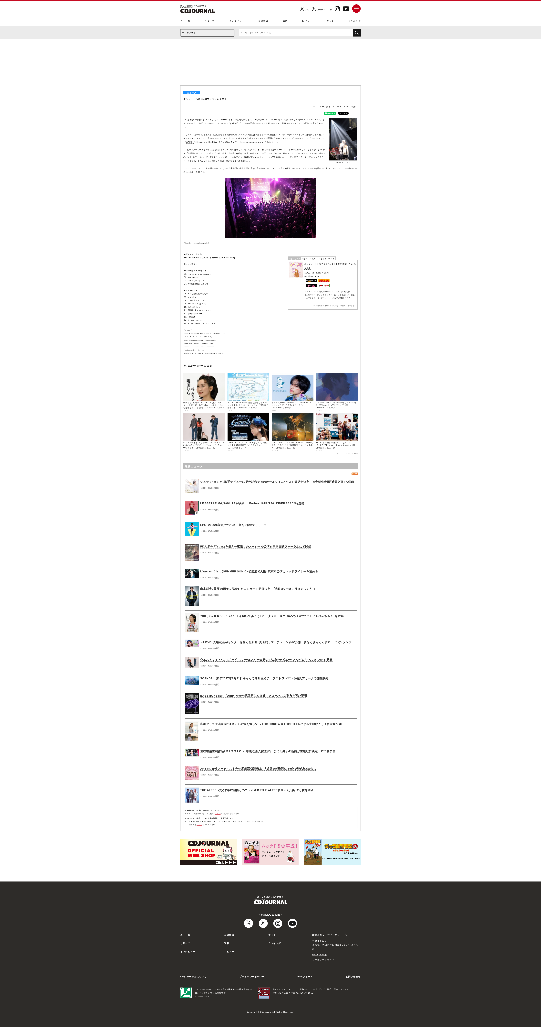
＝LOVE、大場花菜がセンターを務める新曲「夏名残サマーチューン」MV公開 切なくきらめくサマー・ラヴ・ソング (276, 642)
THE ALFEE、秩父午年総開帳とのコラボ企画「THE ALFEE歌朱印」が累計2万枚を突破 (257, 790)
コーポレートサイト (323, 959)
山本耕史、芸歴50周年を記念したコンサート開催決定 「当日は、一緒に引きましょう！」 (257, 589)
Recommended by (344, 454)
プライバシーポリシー (252, 976)
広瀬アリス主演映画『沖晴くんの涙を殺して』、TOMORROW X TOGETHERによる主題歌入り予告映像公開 (271, 724)
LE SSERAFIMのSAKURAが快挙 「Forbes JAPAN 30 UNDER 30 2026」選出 (252, 503)
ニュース (185, 21)
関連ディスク (294, 258)
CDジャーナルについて (193, 976)
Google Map (319, 954)
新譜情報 (263, 21)
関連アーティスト (309, 258)
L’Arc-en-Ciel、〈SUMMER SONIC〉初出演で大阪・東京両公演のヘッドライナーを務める (259, 571)
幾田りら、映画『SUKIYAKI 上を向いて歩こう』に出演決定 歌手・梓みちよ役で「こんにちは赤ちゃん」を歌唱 (272, 616)
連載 (285, 21)
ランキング (354, 21)
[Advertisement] (270, 64)
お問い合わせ (353, 976)
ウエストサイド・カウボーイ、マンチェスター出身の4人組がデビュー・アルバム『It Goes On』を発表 (266, 659)
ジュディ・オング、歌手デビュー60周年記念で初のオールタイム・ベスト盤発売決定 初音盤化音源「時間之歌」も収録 (277, 482)
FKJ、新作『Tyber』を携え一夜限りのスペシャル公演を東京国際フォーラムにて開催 (255, 546)
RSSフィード (305, 976)
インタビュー (236, 21)
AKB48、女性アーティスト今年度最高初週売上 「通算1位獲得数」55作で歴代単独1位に (258, 768)
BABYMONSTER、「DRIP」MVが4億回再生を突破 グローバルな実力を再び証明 (253, 695)
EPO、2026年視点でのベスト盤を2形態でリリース (233, 525)
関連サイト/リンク (327, 258)
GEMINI (190, 142)
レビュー (307, 21)
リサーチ (210, 21)
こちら (218, 813)
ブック (330, 21)
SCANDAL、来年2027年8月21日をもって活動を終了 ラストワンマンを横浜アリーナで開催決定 (264, 678)
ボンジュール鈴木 (322, 106)
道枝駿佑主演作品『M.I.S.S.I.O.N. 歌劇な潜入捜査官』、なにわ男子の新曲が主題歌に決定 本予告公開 (268, 751)
